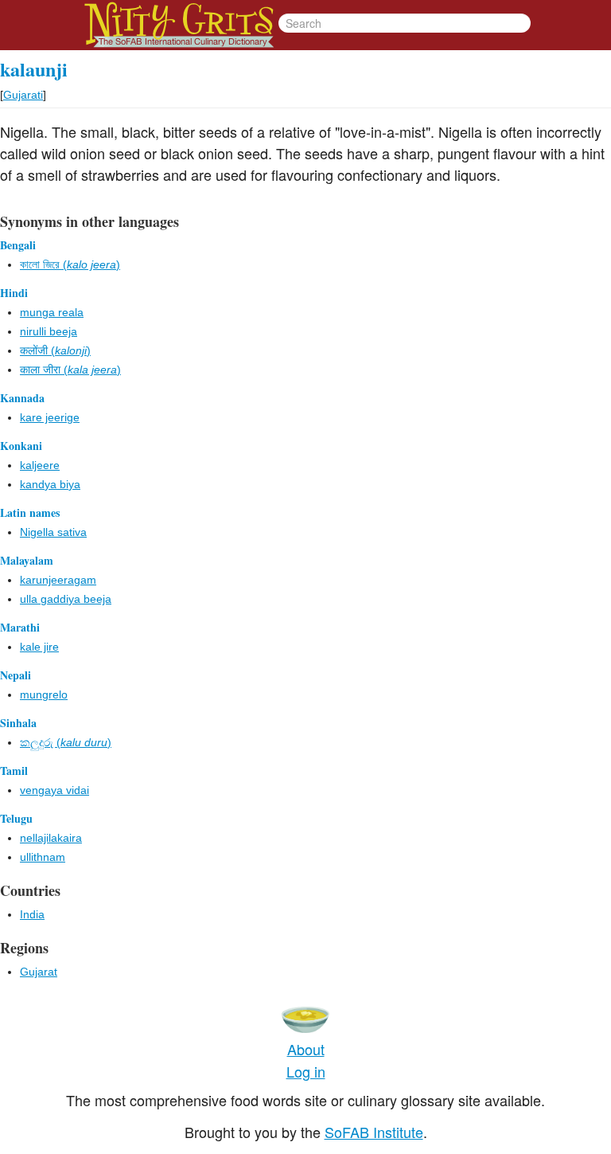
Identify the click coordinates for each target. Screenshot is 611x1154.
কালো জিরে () (70, 264)
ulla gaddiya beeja (65, 599)
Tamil (14, 770)
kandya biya (50, 484)
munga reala (52, 312)
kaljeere (40, 465)
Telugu (16, 818)
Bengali (18, 245)
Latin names (30, 512)
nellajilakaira (51, 837)
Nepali (15, 675)
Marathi (20, 627)
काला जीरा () (70, 369)
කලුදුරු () (65, 742)
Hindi (14, 292)
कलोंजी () (55, 350)
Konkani (21, 445)
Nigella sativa (53, 532)
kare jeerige (50, 417)
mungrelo (44, 694)
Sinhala (18, 722)
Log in (305, 1071)
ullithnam (42, 857)
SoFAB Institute (374, 1131)
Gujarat (38, 971)
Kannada (22, 397)
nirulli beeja (48, 331)
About (306, 1049)
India (32, 914)
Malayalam (26, 560)
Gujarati (23, 94)
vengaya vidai (54, 790)
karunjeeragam (58, 579)
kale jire (39, 646)
